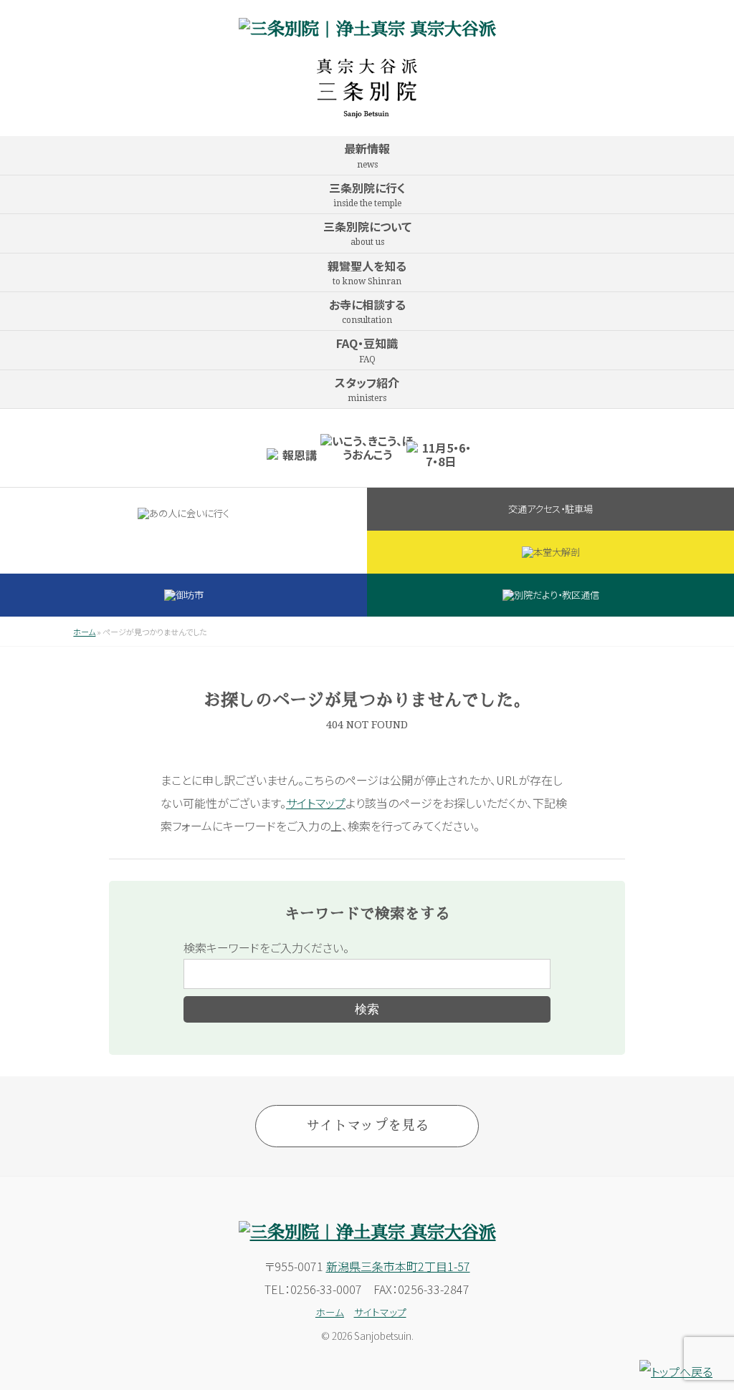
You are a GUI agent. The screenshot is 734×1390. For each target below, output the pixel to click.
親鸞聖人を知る (367, 271)
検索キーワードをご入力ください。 (266, 947)
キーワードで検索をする (367, 914)
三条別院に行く (367, 193)
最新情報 (367, 154)
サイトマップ (315, 802)
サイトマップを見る (367, 1125)
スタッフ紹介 (367, 388)
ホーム (84, 631)
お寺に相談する (367, 310)
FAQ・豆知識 (367, 349)
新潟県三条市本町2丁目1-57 (398, 1266)
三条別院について (367, 232)
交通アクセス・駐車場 (550, 509)
